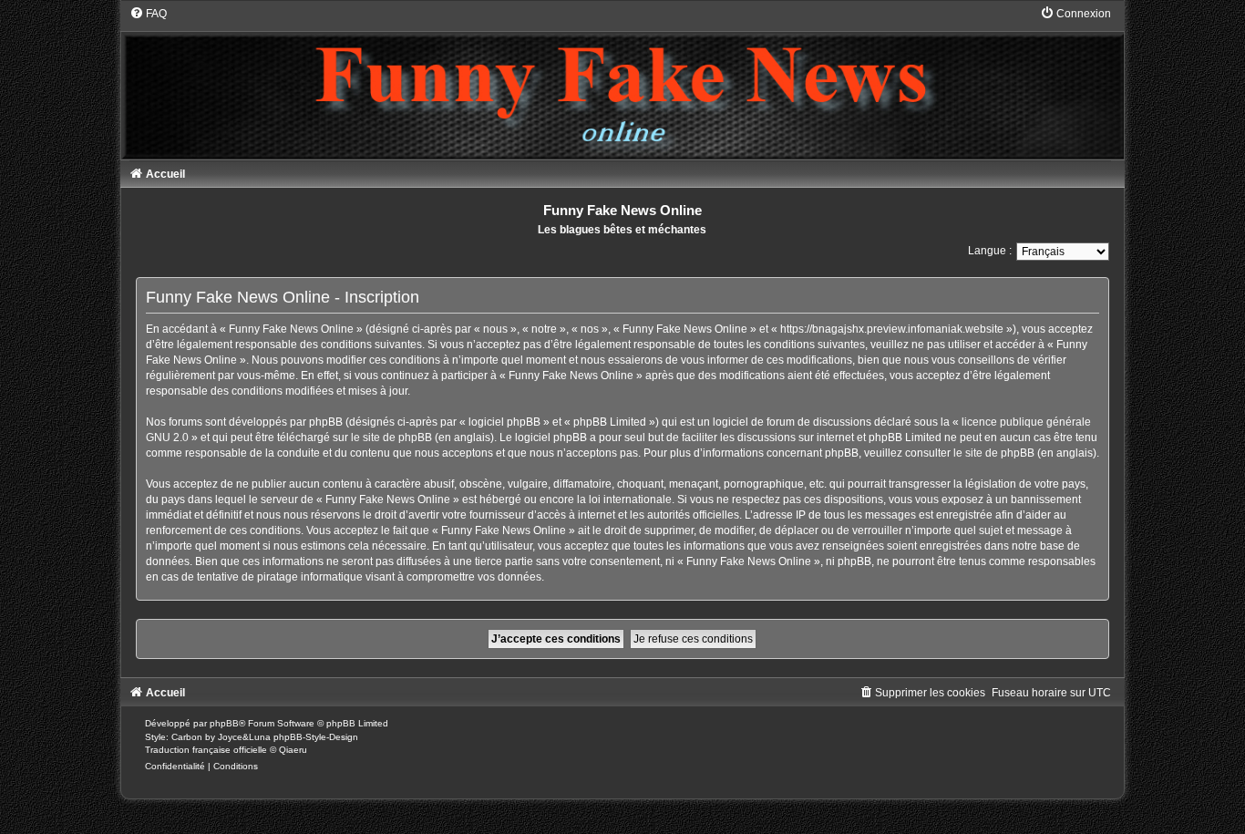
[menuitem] (148, 13)
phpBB (224, 723)
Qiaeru (293, 750)
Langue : (990, 250)
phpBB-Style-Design (315, 737)
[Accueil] (622, 82)
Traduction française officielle (206, 750)
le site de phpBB (391, 437)
